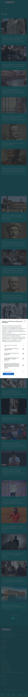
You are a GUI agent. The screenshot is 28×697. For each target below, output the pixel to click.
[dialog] (14, 348)
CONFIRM (8, 373)
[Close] (25, 321)
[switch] (23, 349)
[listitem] (14, 346)
